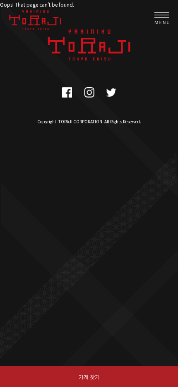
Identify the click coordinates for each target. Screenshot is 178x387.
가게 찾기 (89, 376)
